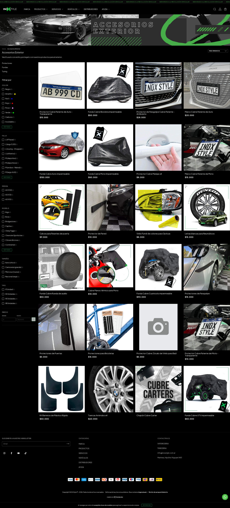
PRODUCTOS (40, 9)
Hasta (19, 315)
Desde (4, 315)
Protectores (7, 63)
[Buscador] (214, 10)
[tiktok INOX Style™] (25, 453)
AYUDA (105, 9)
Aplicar (34, 319)
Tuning (4, 72)
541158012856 (163, 444)
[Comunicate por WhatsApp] (225, 497)
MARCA (27, 9)
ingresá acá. (142, 492)
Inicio (4, 49)
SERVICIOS (56, 9)
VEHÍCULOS (72, 9)
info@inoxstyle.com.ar (166, 453)
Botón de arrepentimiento (158, 492)
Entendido (147, 505)
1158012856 (162, 448)
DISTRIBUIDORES (91, 9)
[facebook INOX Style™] (11, 453)
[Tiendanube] (115, 497)
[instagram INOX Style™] (4, 453)
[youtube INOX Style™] (18, 453)
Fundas (5, 67)
